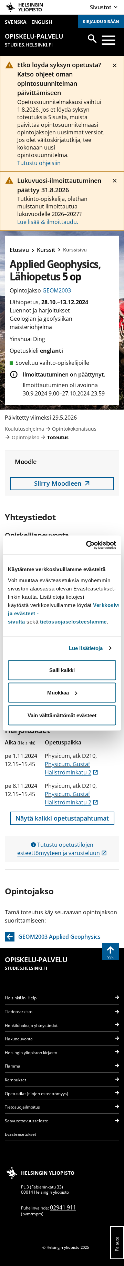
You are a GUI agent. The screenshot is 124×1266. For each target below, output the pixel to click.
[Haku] (92, 38)
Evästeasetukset (20, 1134)
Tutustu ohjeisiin (39, 163)
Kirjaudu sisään (101, 21)
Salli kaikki (62, 670)
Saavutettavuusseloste (26, 1121)
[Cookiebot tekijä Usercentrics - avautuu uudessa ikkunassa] (87, 545)
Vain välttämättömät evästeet (62, 715)
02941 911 (63, 1207)
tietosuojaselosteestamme (73, 621)
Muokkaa (58, 693)
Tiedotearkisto (18, 1012)
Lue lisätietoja (86, 648)
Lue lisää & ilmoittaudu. (47, 222)
